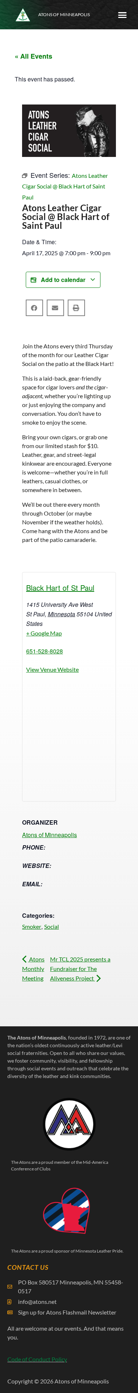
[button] (123, 15)
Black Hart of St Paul (60, 587)
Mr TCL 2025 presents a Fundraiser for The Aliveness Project (80, 969)
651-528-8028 (44, 651)
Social (51, 926)
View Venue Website (52, 669)
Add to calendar (63, 279)
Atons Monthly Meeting (33, 969)
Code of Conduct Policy (37, 1359)
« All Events (33, 56)
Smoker (31, 926)
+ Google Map (44, 633)
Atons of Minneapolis (64, 14)
